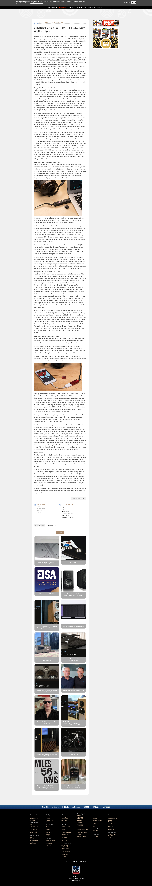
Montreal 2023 (80, 822)
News (85, 7)
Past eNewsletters (96, 832)
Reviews (53, 7)
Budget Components (50, 840)
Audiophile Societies (112, 817)
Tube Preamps (33, 824)
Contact (74, 861)
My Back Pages (65, 834)
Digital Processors (34, 840)
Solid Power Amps (34, 829)
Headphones (48, 834)
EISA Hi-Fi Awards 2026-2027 (46, 594)
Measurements (65, 515)
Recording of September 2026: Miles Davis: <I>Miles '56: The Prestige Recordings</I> (46, 787)
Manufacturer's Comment (68, 517)
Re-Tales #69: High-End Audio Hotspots (73, 690)
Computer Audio (33, 842)
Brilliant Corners (65, 831)
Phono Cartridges (50, 820)
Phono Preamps (33, 832)
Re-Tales (63, 839)
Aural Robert (64, 829)
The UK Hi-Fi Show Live (113, 825)
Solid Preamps (33, 828)
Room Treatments (50, 831)
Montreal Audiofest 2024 (82, 829)
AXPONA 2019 (80, 820)
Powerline (48, 829)
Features (63, 821)
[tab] (60, 532)
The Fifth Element (65, 848)
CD (31, 837)
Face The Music (65, 854)
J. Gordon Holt (49, 843)
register (43, 525)
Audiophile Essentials (97, 820)
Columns (71, 7)
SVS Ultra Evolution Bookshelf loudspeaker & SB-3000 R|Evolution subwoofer (73, 595)
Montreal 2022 (80, 824)
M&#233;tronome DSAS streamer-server (73, 626)
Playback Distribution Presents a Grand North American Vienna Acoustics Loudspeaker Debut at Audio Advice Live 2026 (73, 724)
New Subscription (112, 834)
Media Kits (110, 826)
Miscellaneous (49, 835)
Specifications (80, 498)
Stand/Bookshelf (34, 818)
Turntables (48, 817)
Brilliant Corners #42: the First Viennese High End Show (46, 659)
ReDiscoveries (64, 837)
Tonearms (48, 818)
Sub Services (111, 839)
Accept (133, 2)
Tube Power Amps (34, 826)
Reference (95, 818)
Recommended (62, 7)
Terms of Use (111, 829)
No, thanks (127, 2)
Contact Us (110, 820)
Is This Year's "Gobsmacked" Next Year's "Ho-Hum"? (47, 722)
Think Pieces (95, 823)
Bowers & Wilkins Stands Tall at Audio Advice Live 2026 (73, 659)
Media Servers (33, 843)
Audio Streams (65, 850)
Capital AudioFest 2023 (82, 832)
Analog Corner (65, 845)
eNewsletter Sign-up (112, 818)
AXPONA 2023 (80, 817)
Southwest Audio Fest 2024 (83, 828)
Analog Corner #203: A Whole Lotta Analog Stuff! (47, 563)
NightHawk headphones (74, 169)
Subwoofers (32, 820)
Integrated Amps (34, 831)
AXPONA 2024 (80, 815)
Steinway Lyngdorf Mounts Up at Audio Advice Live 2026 (47, 691)
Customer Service (112, 823)
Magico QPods (73, 562)
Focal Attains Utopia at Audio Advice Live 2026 (47, 755)
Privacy (109, 828)
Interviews (95, 821)
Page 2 (63, 509)
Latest (60, 532)
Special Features (96, 817)
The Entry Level (65, 853)
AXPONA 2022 (80, 818)
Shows (78, 7)
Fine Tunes (64, 856)
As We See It (64, 828)
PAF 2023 (79, 834)
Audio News (95, 830)
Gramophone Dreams (66, 832)
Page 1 (63, 507)
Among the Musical (66, 826)
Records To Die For (65, 818)
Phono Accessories (50, 828)
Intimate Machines (73, 754)
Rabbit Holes (64, 835)
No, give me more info (36, 3)
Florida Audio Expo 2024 (82, 831)
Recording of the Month (66, 817)
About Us (110, 821)
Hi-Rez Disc (32, 838)
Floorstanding (33, 817)
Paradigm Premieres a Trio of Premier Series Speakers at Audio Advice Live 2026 (47, 628)
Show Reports (81, 814)
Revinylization (64, 840)
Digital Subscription (112, 835)
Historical (95, 825)
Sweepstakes (95, 836)
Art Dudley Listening (66, 846)
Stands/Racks (49, 832)
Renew (109, 837)
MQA (94, 826)
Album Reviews (65, 820)
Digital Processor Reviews (50, 22)
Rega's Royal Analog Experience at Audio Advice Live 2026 (73, 786)
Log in (36, 525)
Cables (47, 826)
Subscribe (90, 7)
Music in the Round (66, 851)
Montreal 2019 (80, 825)
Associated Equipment (67, 513)
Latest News (96, 829)
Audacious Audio (49, 842)
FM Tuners (48, 821)
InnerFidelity (48, 845)
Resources (99, 7)
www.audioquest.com (42, 514)
